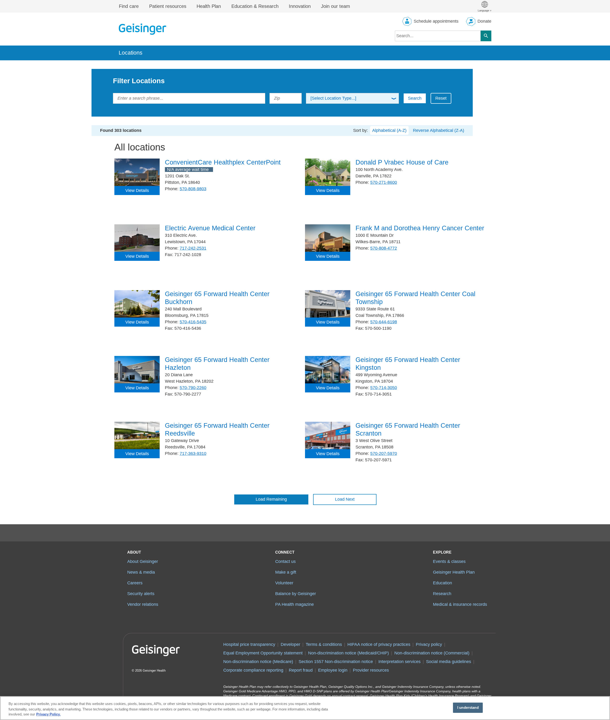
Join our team (335, 6)
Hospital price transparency (249, 644)
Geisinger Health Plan (454, 572)
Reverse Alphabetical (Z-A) (438, 130)
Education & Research (255, 6)
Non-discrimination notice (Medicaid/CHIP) (348, 653)
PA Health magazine (294, 604)
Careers (134, 583)
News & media (141, 572)
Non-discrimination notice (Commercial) (431, 653)
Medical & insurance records (460, 604)
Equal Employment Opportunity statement (263, 653)
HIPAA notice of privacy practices (378, 644)
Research (442, 593)
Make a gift (285, 572)
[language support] (484, 6)
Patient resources (167, 6)
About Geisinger (142, 561)
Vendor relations (142, 604)
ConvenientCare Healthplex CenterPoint (223, 162)
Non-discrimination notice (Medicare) (258, 661)
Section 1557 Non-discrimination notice (336, 661)
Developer (290, 644)
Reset (441, 98)
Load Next (345, 499)
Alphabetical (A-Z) (389, 130)
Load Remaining (271, 499)
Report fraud (301, 670)
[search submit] (486, 36)
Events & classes (449, 561)
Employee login (332, 670)
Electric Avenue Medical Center (210, 228)
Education (442, 583)
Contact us (285, 561)
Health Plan (209, 6)
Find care (129, 6)
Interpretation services (399, 661)
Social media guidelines (448, 661)
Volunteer (284, 583)
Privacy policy (429, 644)
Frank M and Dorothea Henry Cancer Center (420, 228)
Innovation (300, 6)
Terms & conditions (324, 644)
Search (415, 98)
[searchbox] (438, 36)
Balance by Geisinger (295, 593)
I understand (468, 708)
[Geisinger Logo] (142, 29)
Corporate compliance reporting (253, 670)
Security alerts (140, 593)
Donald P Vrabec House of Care (402, 162)
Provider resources (371, 670)
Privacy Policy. (48, 714)
